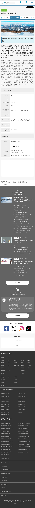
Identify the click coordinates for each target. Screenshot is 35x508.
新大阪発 (3, 379)
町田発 (2, 367)
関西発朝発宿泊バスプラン (23, 436)
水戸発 (28, 360)
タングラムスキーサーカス (19, 226)
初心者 (15, 205)
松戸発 (22, 360)
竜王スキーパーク (17, 245)
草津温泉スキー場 (29, 226)
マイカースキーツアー (6, 182)
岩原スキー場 (25, 219)
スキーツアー (6, 17)
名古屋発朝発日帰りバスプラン (7, 441)
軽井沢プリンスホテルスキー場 (20, 221)
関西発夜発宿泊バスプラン (7, 436)
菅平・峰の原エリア (26, 228)
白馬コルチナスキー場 (26, 214)
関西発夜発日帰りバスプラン (24, 433)
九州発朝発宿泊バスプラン (7, 452)
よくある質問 (4, 477)
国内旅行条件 (4, 484)
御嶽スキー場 (16, 253)
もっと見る (17, 282)
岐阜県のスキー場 (21, 404)
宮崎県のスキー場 (5, 414)
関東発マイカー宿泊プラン (7, 428)
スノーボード (23, 205)
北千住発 (3, 370)
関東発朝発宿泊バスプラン (7, 425)
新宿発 (2, 360)
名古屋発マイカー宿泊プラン (7, 446)
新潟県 (14, 182)
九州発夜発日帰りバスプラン (24, 449)
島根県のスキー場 (21, 409)
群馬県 (26, 232)
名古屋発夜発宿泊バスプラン (24, 444)
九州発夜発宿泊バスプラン (23, 452)
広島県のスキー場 (5, 412)
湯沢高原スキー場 (17, 217)
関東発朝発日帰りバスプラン (7, 423)
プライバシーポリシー (6, 491)
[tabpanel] (17, 28)
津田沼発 (23, 370)
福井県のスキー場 (5, 406)
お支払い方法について (6, 469)
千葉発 (22, 373)
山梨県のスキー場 (5, 401)
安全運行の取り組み (5, 473)
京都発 (2, 382)
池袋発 (2, 365)
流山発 (22, 365)
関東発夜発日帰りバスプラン (24, 423)
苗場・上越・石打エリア (19, 232)
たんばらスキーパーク (18, 207)
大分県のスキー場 (21, 412)
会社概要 (3, 487)
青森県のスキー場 (5, 393)
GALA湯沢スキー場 (18, 219)
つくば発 (29, 365)
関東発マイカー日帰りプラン (24, 428)
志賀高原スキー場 (17, 208)
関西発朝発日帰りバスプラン (7, 433)
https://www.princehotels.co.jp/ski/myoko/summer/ (21, 145)
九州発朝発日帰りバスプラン (7, 449)
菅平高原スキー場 (17, 216)
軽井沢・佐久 (16, 230)
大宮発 (9, 360)
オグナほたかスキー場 (18, 224)
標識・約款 (3, 495)
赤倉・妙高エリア (27, 230)
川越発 (9, 362)
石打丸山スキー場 (24, 272)
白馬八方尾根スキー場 (18, 251)
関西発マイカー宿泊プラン (7, 438)
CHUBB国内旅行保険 (17, 340)
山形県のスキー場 (5, 396)
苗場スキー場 (16, 270)
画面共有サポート (17, 503)
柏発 (22, 362)
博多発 (15, 382)
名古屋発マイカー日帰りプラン (24, 446)
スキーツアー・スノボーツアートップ (9, 181)
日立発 (28, 362)
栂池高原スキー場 (17, 214)
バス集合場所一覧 (5, 458)
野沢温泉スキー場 (25, 208)
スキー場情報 (16, 17)
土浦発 (28, 367)
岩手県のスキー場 (21, 393)
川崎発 (15, 362)
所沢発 (9, 365)
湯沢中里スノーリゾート (27, 216)
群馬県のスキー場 (21, 399)
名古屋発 (9, 379)
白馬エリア (19, 228)
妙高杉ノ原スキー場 (22, 182)
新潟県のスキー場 (5, 404)
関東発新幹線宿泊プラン (6, 431)
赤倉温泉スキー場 (17, 210)
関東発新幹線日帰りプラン (23, 431)
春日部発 (9, 370)
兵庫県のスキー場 (5, 409)
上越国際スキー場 (25, 217)
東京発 (2, 362)
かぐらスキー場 (26, 223)
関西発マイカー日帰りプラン (24, 438)
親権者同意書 (4, 466)
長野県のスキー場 (21, 401)
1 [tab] (17, 33)
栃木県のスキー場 (5, 399)
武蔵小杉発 (16, 365)
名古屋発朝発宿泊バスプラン (7, 444)
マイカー (22, 181)
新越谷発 (9, 367)
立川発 (2, 373)
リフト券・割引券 (5, 454)
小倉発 (15, 379)
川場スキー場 (26, 207)
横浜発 (15, 360)
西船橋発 (23, 367)
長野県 (15, 228)
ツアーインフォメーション (7, 462)
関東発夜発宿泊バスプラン (23, 425)
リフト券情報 (26, 17)
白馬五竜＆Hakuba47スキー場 (20, 212)
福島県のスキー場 (21, 396)
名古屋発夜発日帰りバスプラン (24, 441)
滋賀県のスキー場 (21, 406)
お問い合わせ (4, 480)
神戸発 (2, 385)
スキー (18, 205)
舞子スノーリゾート (18, 223)
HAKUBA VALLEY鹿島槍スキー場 (21, 247)
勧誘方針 (17, 345)
